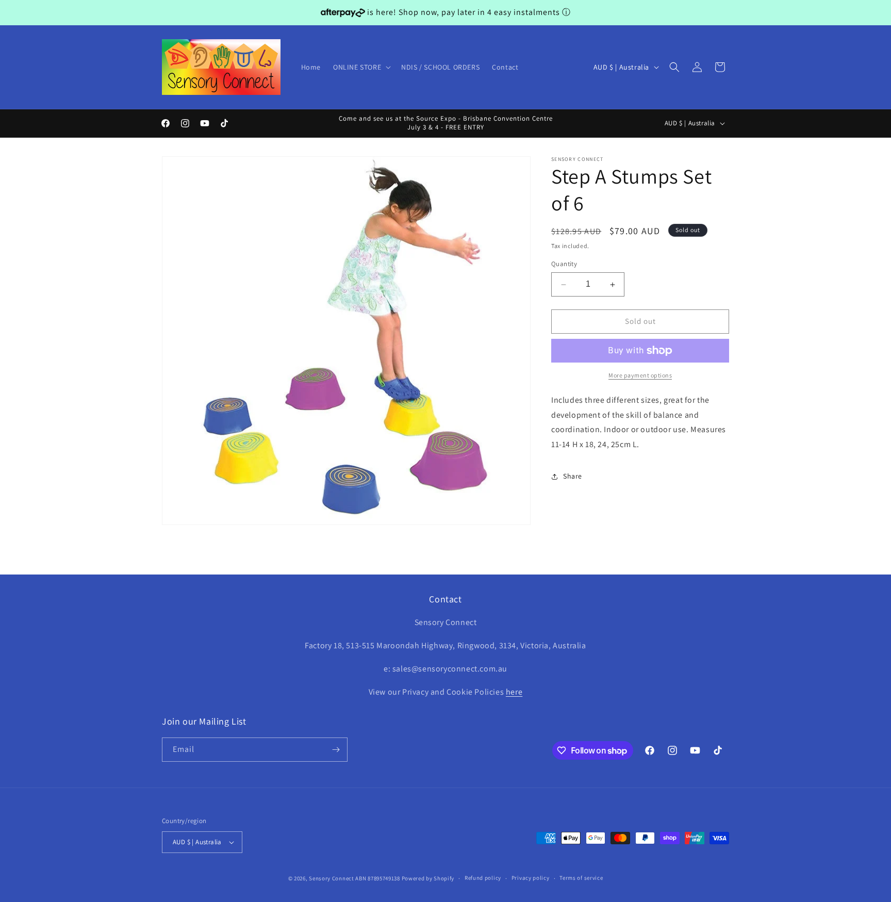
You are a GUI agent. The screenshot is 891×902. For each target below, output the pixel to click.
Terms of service (581, 877)
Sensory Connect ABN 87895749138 (354, 878)
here (514, 691)
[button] (361, 67)
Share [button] (572, 476)
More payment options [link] (640, 375)
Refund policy (483, 877)
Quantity (564, 264)
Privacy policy (531, 877)
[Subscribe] (335, 749)
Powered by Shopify (428, 878)
